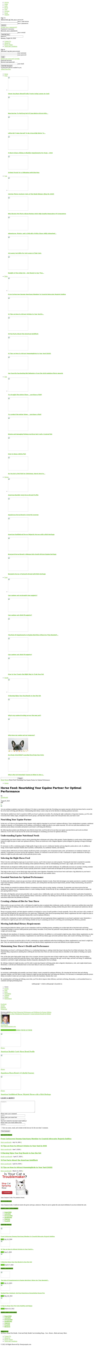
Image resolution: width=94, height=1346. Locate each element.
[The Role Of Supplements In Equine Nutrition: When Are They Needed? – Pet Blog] (18, 631)
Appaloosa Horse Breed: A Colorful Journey (23, 515)
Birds (6, 8)
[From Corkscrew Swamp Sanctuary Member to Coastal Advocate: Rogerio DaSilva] (18, 290)
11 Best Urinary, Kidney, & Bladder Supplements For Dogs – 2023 (30, 153)
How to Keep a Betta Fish (17, 454)
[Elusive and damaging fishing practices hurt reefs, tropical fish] (18, 430)
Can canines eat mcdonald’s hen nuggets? (22, 595)
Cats (6, 6)
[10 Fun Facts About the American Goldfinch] (18, 330)
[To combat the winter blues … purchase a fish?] (18, 410)
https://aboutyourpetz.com (8, 1026)
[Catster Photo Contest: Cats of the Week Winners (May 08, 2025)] (18, 190)
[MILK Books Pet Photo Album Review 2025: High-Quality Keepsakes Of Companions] (18, 210)
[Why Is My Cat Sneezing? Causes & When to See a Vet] (18, 771)
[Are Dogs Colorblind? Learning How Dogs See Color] (18, 751)
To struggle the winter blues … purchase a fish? (25, 394)
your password (23, 23)
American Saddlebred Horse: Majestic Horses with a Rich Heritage (31, 534)
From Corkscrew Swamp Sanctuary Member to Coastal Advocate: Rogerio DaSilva (37, 294)
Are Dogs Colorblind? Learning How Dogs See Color (26, 755)
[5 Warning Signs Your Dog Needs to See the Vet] (18, 692)
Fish (5, 9)
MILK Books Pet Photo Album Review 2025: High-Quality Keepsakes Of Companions (37, 214)
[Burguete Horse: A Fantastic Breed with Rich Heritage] (18, 570)
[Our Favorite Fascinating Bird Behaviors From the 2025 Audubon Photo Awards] (18, 369)
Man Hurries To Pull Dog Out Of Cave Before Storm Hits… (28, 113)
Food (6, 13)
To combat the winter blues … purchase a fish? (24, 414)
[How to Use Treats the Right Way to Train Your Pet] (18, 670)
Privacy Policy (8, 44)
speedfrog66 (4, 797)
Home (6, 2)
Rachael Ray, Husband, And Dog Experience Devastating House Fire (23, 1293)
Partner (6, 997)
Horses (6, 11)
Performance (8, 998)
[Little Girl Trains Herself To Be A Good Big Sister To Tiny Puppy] (18, 129)
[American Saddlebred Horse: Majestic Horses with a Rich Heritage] (18, 531)
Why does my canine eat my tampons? (21, 735)
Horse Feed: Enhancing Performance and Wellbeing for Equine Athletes (30, 1012)
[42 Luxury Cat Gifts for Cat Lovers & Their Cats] (18, 249)
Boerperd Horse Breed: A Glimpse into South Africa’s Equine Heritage (32, 554)
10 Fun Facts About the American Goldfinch (23, 334)
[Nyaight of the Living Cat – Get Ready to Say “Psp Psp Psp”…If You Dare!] (18, 269)
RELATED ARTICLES (8, 1030)
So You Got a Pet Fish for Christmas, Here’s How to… (26, 473)
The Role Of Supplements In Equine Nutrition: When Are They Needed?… (33, 635)
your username (23, 21)
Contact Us (7, 41)
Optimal (6, 995)
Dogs (6, 4)
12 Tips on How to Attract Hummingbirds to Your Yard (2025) (29, 353)
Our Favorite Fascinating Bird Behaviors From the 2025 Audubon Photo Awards (35, 373)
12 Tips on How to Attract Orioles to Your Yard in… (26, 314)
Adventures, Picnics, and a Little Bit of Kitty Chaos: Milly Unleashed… (32, 233)
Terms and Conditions (10, 46)
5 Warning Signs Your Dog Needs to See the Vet (24, 696)
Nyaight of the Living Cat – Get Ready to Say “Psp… (26, 273)
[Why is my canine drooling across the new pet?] (18, 712)
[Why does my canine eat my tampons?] (18, 731)
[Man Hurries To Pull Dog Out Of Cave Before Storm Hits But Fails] (18, 109)
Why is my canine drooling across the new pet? (24, 715)
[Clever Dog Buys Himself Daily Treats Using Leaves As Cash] (18, 90)
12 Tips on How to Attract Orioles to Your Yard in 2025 (24, 1146)
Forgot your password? (9, 27)
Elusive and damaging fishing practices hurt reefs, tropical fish (30, 434)
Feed (5, 990)
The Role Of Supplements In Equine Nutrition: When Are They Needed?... (25, 1280)
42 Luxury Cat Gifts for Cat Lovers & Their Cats (24, 253)
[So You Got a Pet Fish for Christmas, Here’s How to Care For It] (18, 470)
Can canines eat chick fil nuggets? (20, 615)
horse (6, 992)
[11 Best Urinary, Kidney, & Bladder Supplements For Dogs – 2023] (18, 149)
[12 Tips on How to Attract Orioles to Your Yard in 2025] (18, 310)
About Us (7, 43)
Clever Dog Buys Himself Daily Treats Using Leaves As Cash (28, 94)
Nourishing (7, 993)
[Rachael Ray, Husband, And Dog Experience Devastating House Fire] (5, 1290)
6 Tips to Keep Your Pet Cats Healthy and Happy (16, 1306)
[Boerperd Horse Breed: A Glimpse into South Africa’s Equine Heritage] (18, 550)
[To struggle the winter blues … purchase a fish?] (18, 391)
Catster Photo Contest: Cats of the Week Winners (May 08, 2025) (31, 194)
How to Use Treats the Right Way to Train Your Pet (26, 674)
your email (21, 32)
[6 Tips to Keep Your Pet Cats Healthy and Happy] (5, 1303)
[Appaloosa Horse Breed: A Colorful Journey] (18, 511)
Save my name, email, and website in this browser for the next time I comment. (25, 1128)
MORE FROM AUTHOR (24, 1030)
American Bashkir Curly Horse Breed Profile (23, 495)
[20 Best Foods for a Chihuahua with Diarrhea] (18, 169)
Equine (6, 988)
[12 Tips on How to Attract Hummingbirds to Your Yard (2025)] (18, 350)
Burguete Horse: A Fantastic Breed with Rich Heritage (27, 574)
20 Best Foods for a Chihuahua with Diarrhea (23, 172)
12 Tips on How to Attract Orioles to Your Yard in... (17, 1249)
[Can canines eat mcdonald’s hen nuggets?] (18, 591)
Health (6, 15)
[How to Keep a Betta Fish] (18, 450)
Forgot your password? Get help (10, 58)
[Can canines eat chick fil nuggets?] (18, 611)
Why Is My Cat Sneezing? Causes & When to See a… (26, 775)
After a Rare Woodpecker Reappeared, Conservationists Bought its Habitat (29, 1014)
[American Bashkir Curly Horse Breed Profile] (18, 491)
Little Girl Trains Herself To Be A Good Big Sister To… (27, 133)
